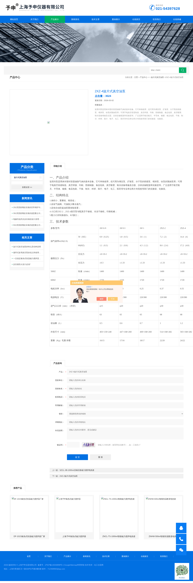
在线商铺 (177, 19)
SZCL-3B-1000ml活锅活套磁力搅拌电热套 (77, 470)
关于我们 (34, 19)
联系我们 (157, 19)
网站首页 (14, 19)
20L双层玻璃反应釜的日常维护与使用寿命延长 (28, 207)
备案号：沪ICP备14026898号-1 (51, 565)
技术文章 (96, 19)
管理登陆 (80, 565)
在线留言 (136, 19)
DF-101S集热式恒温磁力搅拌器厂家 (29, 536)
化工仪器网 (98, 565)
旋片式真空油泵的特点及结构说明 (27, 247)
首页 (29, 556)
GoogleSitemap (70, 565)
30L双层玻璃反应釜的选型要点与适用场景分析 (28, 213)
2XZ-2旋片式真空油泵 (69, 476)
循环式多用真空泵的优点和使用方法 (28, 253)
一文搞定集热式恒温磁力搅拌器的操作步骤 (28, 258)
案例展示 (116, 19)
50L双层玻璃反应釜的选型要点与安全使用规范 (28, 225)
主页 (136, 77)
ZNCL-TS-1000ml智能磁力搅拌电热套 (118, 536)
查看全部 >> (27, 187)
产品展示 (55, 19)
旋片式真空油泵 (157, 77)
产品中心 (143, 77)
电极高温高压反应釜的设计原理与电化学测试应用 (28, 219)
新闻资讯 (75, 19)
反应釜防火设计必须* (21, 264)
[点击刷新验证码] (88, 445)
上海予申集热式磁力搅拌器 (74, 536)
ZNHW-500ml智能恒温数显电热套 (163, 536)
